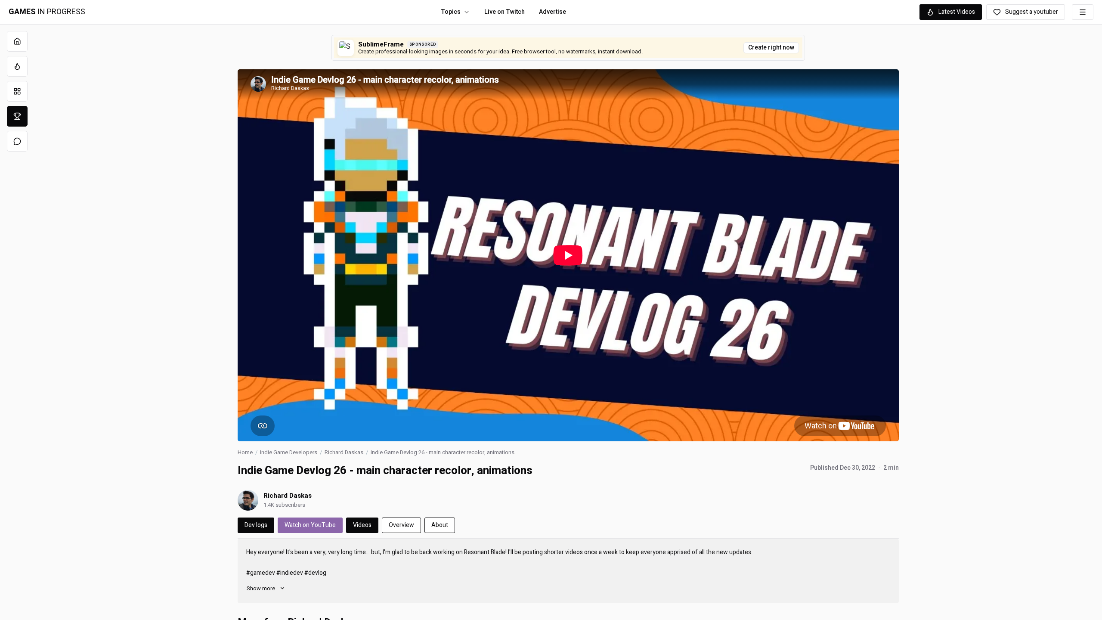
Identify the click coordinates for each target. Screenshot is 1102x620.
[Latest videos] (17, 66)
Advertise (552, 11)
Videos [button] (362, 525)
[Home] (17, 41)
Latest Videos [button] (956, 11)
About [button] (439, 525)
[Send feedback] (17, 141)
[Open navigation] (1082, 12)
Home (245, 452)
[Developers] (17, 116)
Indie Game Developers (288, 452)
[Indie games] (17, 91)
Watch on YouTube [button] (310, 525)
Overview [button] (401, 525)
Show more (261, 588)
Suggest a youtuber (1031, 11)
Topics (451, 11)
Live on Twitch (504, 11)
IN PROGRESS (47, 12)
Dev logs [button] (256, 525)
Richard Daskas (344, 452)
